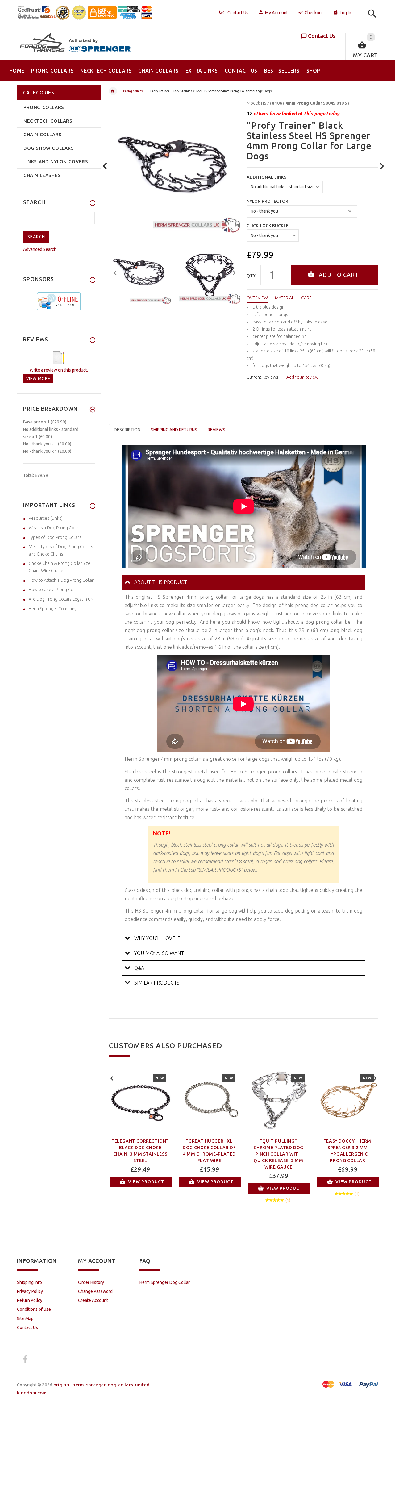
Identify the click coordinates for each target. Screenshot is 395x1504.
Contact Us (322, 36)
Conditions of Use (34, 1309)
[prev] (105, 166)
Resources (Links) (46, 518)
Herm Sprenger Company (53, 608)
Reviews (216, 429)
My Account (276, 12)
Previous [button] (115, 272)
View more (38, 378)
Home (113, 91)
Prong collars (133, 91)
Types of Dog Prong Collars (55, 537)
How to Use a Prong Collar (54, 589)
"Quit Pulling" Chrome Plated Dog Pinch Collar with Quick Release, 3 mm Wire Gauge (278, 1154)
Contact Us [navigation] (237, 12)
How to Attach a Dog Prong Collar (61, 580)
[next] (382, 166)
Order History (91, 1282)
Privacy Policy (30, 1291)
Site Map (25, 1318)
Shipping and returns (174, 429)
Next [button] (234, 272)
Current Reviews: (263, 377)
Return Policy (29, 1300)
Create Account (93, 1300)
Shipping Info (29, 1282)
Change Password (95, 1291)
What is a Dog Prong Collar (54, 527)
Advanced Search (39, 249)
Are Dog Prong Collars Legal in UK (61, 599)
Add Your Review (302, 377)
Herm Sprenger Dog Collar (164, 1282)
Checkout (314, 12)
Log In (345, 12)
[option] (140, 273)
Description (127, 429)
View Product (146, 1181)
